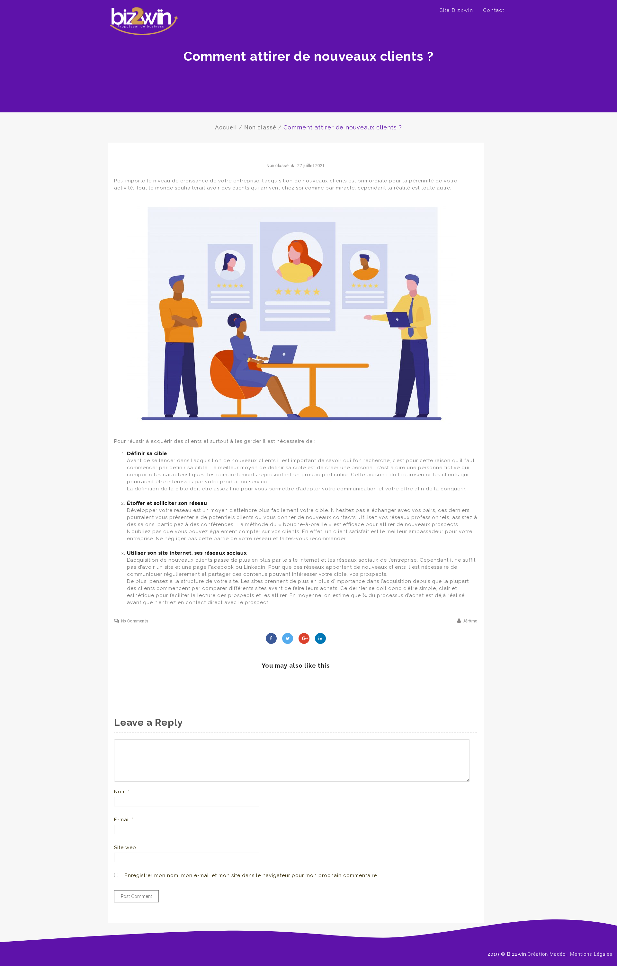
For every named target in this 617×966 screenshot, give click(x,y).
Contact (494, 10)
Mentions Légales (591, 954)
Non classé (277, 165)
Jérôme (470, 621)
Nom (122, 792)
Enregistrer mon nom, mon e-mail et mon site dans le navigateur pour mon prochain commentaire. (251, 875)
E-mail (124, 819)
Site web (125, 847)
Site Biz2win (456, 10)
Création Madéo (547, 954)
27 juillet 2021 (311, 165)
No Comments (134, 621)
